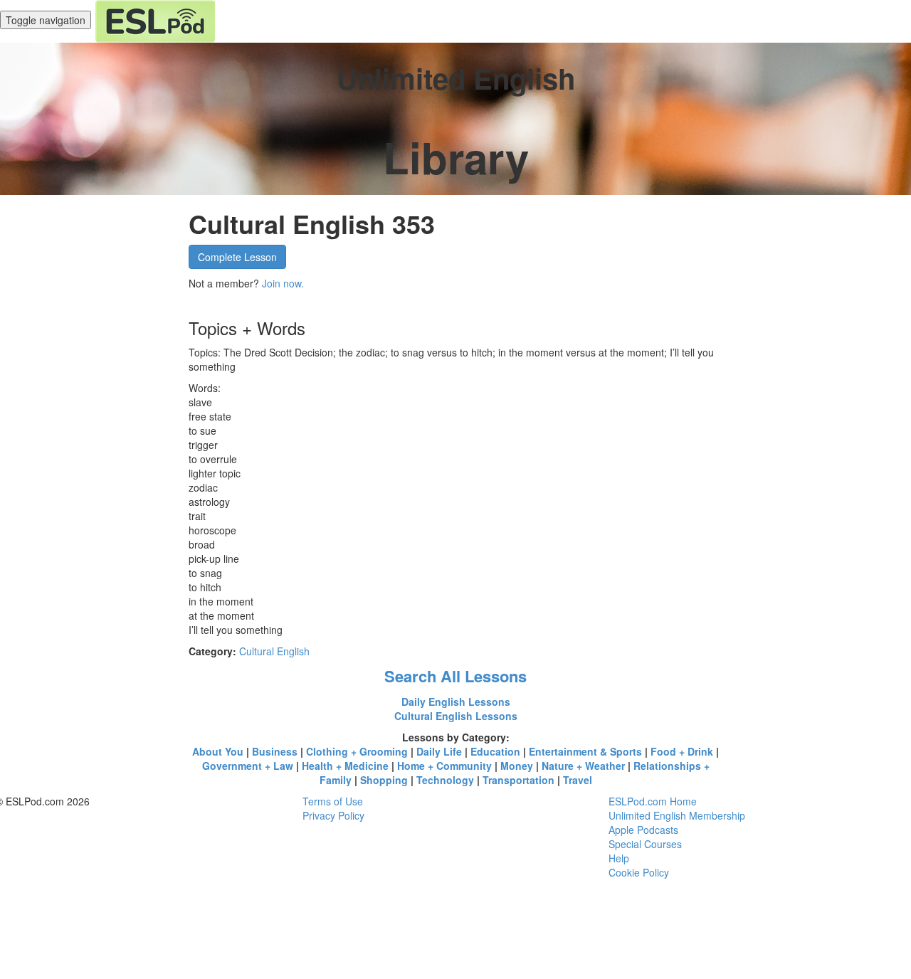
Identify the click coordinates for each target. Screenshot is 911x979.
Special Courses (645, 844)
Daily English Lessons (455, 701)
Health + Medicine (345, 765)
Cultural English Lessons (455, 716)
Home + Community (444, 765)
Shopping (384, 780)
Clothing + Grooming (357, 751)
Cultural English (274, 651)
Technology (445, 780)
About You (217, 751)
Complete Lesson (237, 257)
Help (619, 858)
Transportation (518, 780)
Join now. (283, 283)
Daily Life (439, 751)
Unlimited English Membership (677, 815)
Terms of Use (332, 801)
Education (495, 751)
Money (516, 765)
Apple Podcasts (643, 829)
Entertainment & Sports (585, 751)
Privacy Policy (333, 815)
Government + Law (247, 765)
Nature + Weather (583, 765)
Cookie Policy (639, 872)
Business (274, 751)
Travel (577, 780)
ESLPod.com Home (653, 801)
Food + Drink (682, 751)
